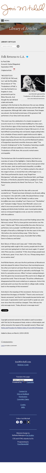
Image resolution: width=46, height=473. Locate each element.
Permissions (23, 397)
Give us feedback (23, 394)
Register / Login (23, 365)
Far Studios (30, 435)
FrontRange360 (23, 444)
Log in (3, 345)
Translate (30, 382)
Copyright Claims (23, 399)
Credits (23, 405)
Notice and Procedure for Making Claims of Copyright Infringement (22, 328)
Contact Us (23, 391)
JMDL (23, 407)
